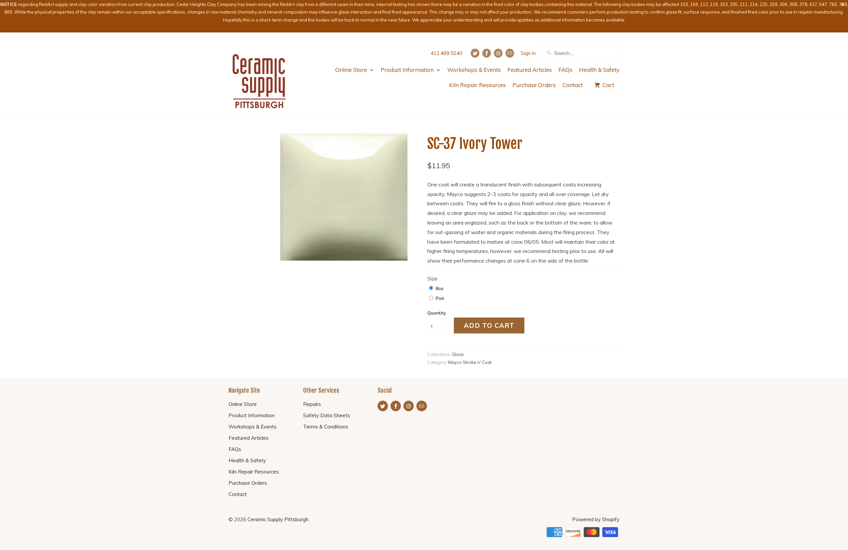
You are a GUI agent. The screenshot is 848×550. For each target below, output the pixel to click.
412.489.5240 (446, 53)
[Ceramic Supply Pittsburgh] (259, 76)
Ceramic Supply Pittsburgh (277, 519)
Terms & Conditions (325, 427)
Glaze (458, 354)
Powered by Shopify (595, 519)
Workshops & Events (474, 69)
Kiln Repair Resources (477, 84)
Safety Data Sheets (326, 415)
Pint (440, 298)
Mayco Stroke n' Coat (470, 362)
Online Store (351, 69)
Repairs (312, 404)
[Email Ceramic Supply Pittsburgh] (509, 53)
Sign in (528, 53)
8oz (440, 288)
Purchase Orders (534, 84)
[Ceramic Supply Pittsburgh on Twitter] (475, 53)
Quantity (436, 313)
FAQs (565, 69)
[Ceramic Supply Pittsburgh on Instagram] (498, 53)
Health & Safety (599, 69)
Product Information (408, 69)
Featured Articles (529, 69)
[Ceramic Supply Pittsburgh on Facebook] (486, 53)
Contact (572, 84)
